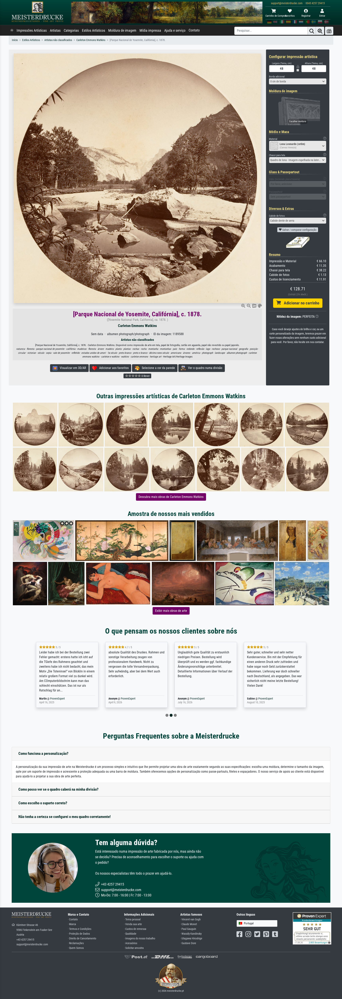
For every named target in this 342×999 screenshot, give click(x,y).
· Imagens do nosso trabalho (139, 938)
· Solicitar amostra (134, 948)
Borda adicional (277, 76)
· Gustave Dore (188, 943)
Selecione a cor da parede (157, 368)
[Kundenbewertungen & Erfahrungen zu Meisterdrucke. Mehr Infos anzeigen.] (312, 928)
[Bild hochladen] (329, 31)
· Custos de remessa (135, 929)
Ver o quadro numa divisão (204, 368)
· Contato (73, 919)
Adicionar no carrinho (300, 303)
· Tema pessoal (132, 919)
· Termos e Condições (79, 929)
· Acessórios (130, 943)
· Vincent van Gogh (190, 919)
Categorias (71, 30)
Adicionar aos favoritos (113, 368)
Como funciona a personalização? (43, 753)
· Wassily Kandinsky (191, 933)
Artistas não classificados (58, 40)
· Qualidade (130, 933)
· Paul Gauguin (188, 929)
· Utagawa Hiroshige (191, 938)
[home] (12, 30)
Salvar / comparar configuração (299, 229)
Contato (194, 30)
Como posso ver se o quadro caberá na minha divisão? (58, 789)
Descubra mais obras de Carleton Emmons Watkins (171, 497)
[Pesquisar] (312, 31)
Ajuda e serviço (174, 30)
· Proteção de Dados (79, 933)
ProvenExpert (55, 698)
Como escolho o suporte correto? (42, 803)
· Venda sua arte (133, 924)
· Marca (72, 924)
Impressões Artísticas (32, 30)
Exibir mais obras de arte (171, 611)
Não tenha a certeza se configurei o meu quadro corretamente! (64, 816)
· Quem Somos (76, 948)
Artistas (55, 30)
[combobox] (297, 81)
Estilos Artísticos (93, 30)
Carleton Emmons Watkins (90, 40)
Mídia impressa (150, 30)
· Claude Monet (188, 924)
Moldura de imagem (122, 30)
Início (15, 40)
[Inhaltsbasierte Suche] (320, 31)
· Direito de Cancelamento (82, 938)
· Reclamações (76, 943)
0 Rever (145, 375)
